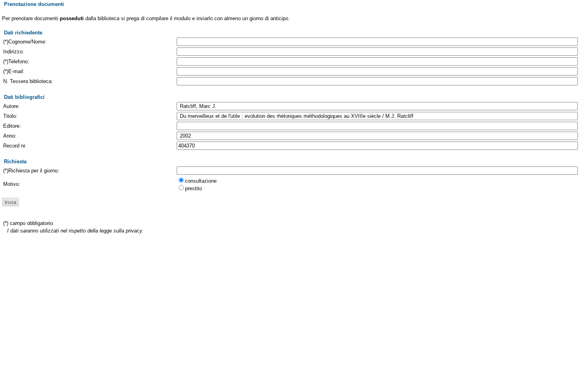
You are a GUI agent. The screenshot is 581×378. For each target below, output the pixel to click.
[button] (10, 202)
